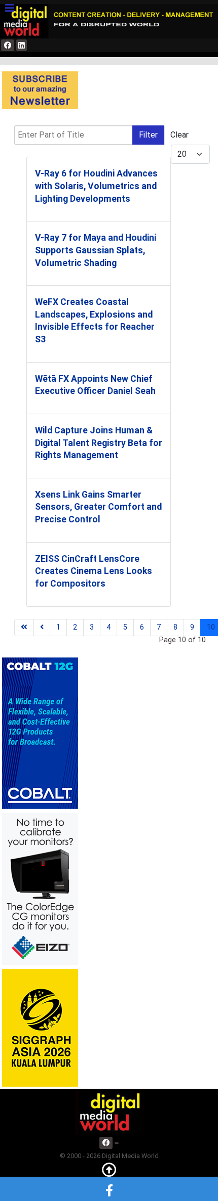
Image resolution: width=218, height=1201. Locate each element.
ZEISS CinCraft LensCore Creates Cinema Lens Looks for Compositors (93, 571)
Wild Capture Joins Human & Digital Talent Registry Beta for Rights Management (98, 442)
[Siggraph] (40, 1027)
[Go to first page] (24, 627)
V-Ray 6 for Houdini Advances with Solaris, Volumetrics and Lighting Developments (96, 185)
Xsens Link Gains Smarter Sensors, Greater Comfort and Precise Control (98, 507)
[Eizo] (40, 888)
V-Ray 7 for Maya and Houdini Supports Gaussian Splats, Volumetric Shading (95, 250)
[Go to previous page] (41, 627)
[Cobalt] (40, 732)
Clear (179, 135)
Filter (148, 135)
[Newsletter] (40, 90)
